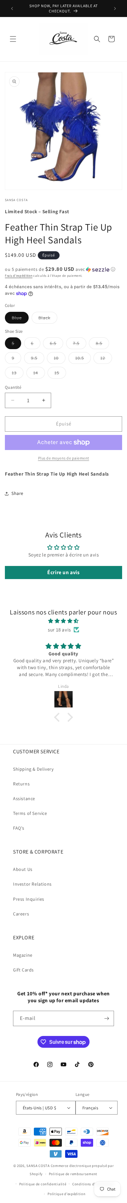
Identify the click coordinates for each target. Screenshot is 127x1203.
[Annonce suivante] (115, 8)
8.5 (102, 344)
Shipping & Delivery (33, 769)
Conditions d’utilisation (93, 1184)
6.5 (56, 344)
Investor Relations (32, 884)
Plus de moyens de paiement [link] (63, 458)
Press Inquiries (28, 899)
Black (47, 319)
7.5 (79, 344)
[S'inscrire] (106, 1018)
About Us (23, 869)
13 (17, 374)
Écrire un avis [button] (63, 572)
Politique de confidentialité (42, 1184)
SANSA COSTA (38, 1165)
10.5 (83, 359)
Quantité (13, 387)
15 (60, 374)
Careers (21, 914)
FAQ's (18, 828)
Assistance (24, 798)
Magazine (23, 955)
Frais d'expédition (19, 275)
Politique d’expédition (66, 1194)
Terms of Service (30, 813)
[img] (63, 620)
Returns (21, 784)
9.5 (37, 359)
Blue (20, 319)
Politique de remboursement (73, 1174)
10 (59, 359)
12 (106, 359)
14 (39, 374)
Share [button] (17, 493)
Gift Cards (23, 970)
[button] (13, 39)
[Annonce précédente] (12, 8)
